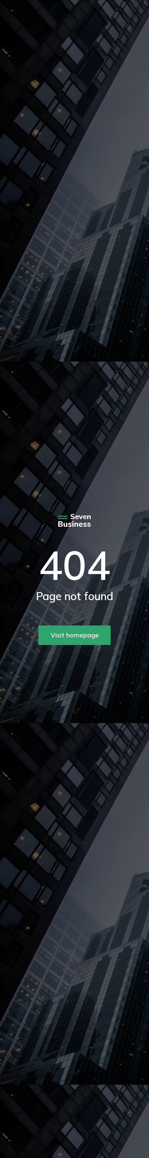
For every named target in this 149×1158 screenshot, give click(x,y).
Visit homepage (75, 635)
